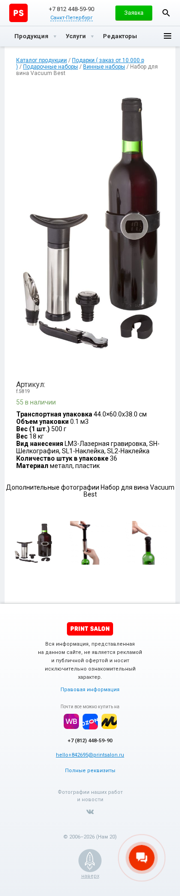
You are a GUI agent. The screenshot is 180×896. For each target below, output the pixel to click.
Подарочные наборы (50, 67)
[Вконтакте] (90, 811)
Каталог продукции (41, 60)
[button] (133, 13)
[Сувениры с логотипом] (18, 13)
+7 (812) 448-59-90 (90, 741)
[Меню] (167, 36)
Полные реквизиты (90, 771)
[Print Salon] (90, 629)
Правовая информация (90, 690)
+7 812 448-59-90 (71, 9)
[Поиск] (166, 13)
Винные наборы (104, 67)
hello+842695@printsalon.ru (90, 755)
